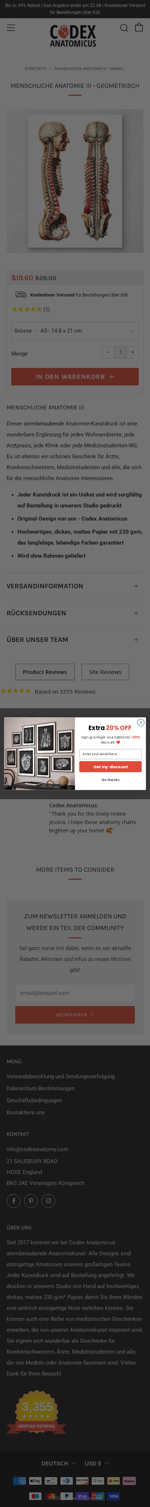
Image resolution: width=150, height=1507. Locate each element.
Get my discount (110, 766)
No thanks (110, 779)
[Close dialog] (140, 722)
